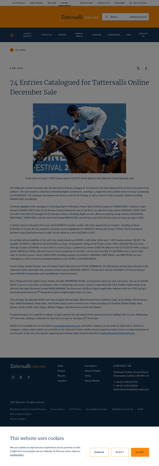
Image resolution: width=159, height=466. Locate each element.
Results (62, 375)
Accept (140, 452)
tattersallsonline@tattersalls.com (118, 333)
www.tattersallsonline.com (67, 326)
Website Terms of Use (122, 409)
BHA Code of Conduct (21, 414)
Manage (99, 452)
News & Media (92, 370)
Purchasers (91, 365)
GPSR (140, 409)
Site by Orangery (18, 418)
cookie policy (17, 454)
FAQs (88, 375)
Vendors (62, 380)
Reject (120, 452)
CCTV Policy (75, 409)
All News (20, 50)
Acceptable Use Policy (97, 409)
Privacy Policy (57, 409)
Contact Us (103, 3)
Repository (86, 3)
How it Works (92, 380)
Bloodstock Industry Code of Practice (28, 409)
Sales (60, 365)
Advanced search (138, 16)
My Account (140, 3)
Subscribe (119, 3)
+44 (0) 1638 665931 (126, 381)
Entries (61, 370)
